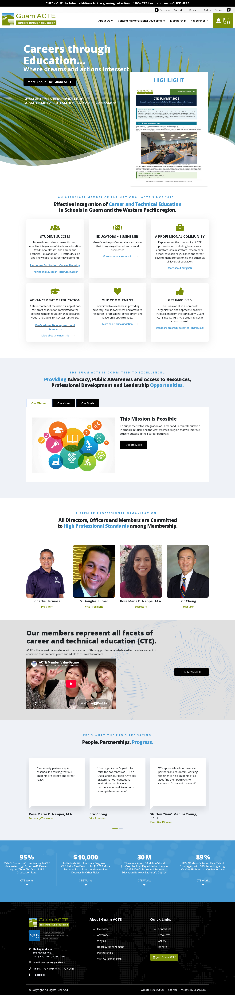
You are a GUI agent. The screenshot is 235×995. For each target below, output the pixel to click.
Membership (178, 20)
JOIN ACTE (226, 20)
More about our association (117, 324)
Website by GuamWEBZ (193, 989)
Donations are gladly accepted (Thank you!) (180, 328)
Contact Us (179, 10)
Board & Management (110, 947)
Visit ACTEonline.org (109, 958)
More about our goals (180, 268)
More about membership (55, 335)
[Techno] (29, 19)
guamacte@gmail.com (53, 962)
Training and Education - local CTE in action (55, 272)
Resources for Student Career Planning (55, 265)
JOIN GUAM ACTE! (191, 672)
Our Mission (39, 403)
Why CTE (102, 941)
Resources (194, 10)
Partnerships (105, 952)
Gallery (207, 10)
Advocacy (102, 935)
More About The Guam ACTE (49, 82)
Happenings (198, 20)
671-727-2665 (66, 968)
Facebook (164, 10)
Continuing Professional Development (141, 20)
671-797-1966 (46, 968)
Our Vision (63, 403)
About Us (104, 20)
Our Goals (87, 403)
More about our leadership (117, 256)
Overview (102, 929)
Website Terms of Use (152, 989)
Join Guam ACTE (166, 957)
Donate (219, 10)
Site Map (172, 989)
